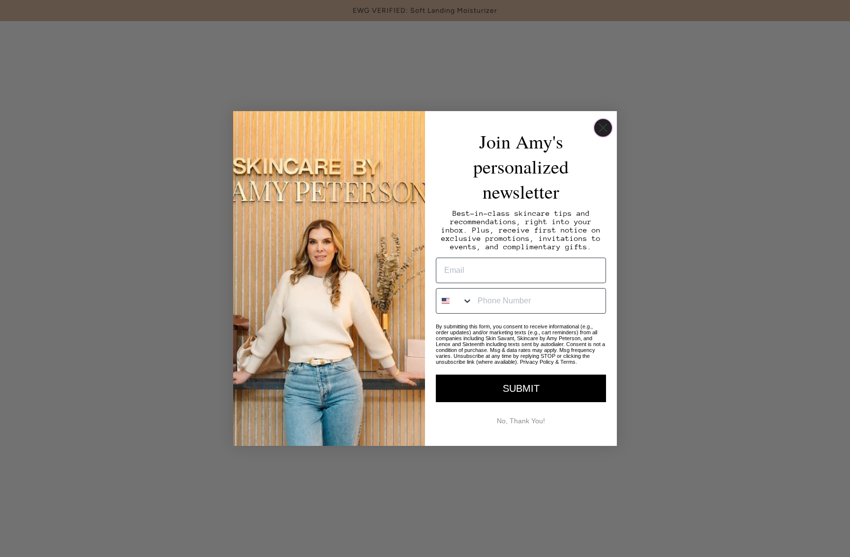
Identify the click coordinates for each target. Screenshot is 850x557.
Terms (568, 362)
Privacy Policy (537, 362)
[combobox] (454, 301)
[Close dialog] (603, 127)
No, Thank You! (521, 421)
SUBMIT (521, 388)
